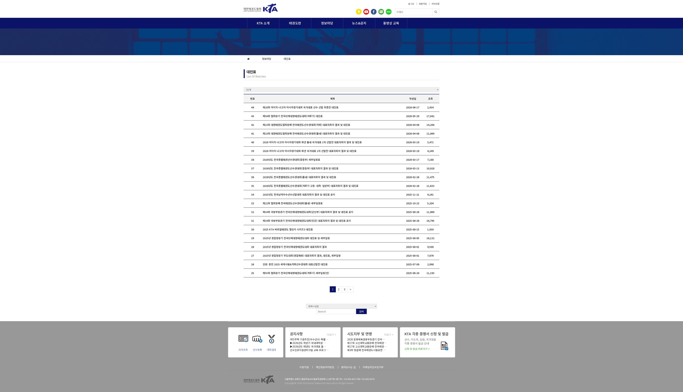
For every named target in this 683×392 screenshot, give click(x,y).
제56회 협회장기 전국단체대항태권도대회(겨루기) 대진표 (293, 116)
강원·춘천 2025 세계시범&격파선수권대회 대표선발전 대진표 (295, 264)
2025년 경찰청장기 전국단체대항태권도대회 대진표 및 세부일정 (296, 238)
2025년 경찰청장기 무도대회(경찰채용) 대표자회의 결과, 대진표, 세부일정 (302, 255)
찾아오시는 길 (348, 367)
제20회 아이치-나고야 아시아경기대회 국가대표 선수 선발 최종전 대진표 (300, 107)
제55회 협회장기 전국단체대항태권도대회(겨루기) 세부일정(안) (296, 273)
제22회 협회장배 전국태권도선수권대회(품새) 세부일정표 (293, 203)
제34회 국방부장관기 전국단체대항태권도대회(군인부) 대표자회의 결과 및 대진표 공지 (308, 212)
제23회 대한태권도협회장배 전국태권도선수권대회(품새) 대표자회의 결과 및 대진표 (306, 133)
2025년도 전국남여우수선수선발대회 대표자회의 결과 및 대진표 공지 (299, 194)
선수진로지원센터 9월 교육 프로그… (309, 350)
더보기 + (331, 334)
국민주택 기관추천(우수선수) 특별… (309, 339)
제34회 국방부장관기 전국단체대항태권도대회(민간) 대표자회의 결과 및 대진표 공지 (307, 220)
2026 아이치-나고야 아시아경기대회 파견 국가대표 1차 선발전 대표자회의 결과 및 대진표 (309, 151)
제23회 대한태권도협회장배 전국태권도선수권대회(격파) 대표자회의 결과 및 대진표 (306, 125)
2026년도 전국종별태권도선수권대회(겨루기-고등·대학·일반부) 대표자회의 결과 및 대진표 (310, 186)
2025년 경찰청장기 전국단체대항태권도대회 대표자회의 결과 (295, 247)
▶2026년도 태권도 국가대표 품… (308, 346)
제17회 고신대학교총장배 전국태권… (366, 343)
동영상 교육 (391, 23)
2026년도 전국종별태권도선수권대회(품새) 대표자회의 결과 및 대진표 (299, 177)
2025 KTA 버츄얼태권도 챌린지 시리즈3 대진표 (288, 229)
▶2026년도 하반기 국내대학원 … (308, 343)
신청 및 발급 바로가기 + (417, 349)
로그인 (411, 3)
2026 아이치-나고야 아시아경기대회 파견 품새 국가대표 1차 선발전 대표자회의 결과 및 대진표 (312, 142)
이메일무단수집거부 (373, 367)
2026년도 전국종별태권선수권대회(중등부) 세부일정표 (291, 159)
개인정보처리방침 (325, 367)
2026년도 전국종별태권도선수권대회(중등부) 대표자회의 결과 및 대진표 (300, 168)
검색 (361, 311)
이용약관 (304, 367)
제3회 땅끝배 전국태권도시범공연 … (366, 350)
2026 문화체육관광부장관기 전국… (366, 339)
